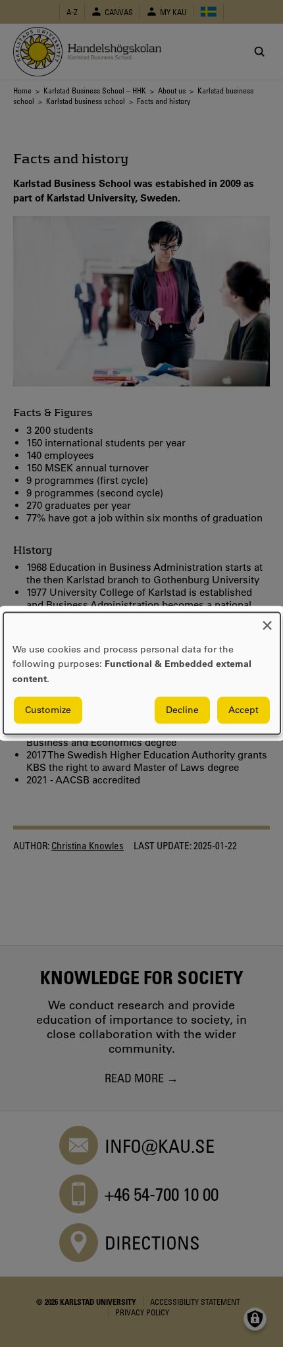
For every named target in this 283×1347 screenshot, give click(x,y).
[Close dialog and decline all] (267, 620)
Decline (182, 710)
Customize (48, 710)
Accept (243, 710)
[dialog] (141, 673)
